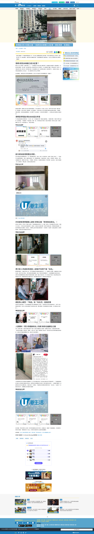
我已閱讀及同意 (76, 529)
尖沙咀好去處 (49, 520)
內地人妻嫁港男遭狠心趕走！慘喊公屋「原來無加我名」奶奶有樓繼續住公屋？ (35, 432)
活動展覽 (38, 520)
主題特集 (78, 8)
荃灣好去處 (66, 520)
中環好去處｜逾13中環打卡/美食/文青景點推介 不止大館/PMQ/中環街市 (36, 510)
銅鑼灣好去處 (55, 520)
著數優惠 (21, 438)
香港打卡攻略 (72, 8)
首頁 (17, 48)
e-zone (41, 2)
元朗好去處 (60, 520)
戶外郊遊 (29, 507)
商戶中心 (67, 2)
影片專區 (55, 8)
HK (21, 2)
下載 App (73, 2)
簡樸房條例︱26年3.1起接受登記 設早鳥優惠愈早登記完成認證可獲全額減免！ (69, 510)
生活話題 (21, 48)
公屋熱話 (34, 5)
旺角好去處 (71, 520)
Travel (25, 2)
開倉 (44, 520)
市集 (42, 520)
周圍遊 (60, 8)
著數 (17, 438)
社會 (28, 499)
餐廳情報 (38, 521)
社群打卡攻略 (62, 2)
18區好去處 (65, 8)
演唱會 (16, 8)
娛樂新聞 (39, 5)
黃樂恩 (18, 51)
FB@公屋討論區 (21, 218)
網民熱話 (38, 524)
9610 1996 (40, 435)
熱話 (25, 48)
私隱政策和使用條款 (30, 529)
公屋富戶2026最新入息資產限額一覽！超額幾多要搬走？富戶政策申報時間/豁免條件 (36, 502)
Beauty (33, 2)
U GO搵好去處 (55, 2)
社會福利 (47, 521)
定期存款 (43, 5)
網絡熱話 (27, 438)
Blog (36, 2)
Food (28, 2)
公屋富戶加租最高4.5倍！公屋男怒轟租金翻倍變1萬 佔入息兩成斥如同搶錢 (69, 502)
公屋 (31, 438)
